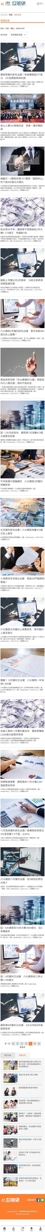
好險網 (15, 3)
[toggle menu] (2, 4)
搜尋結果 (17, 15)
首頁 (10, 15)
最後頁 (22, 1047)
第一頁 (7, 1044)
